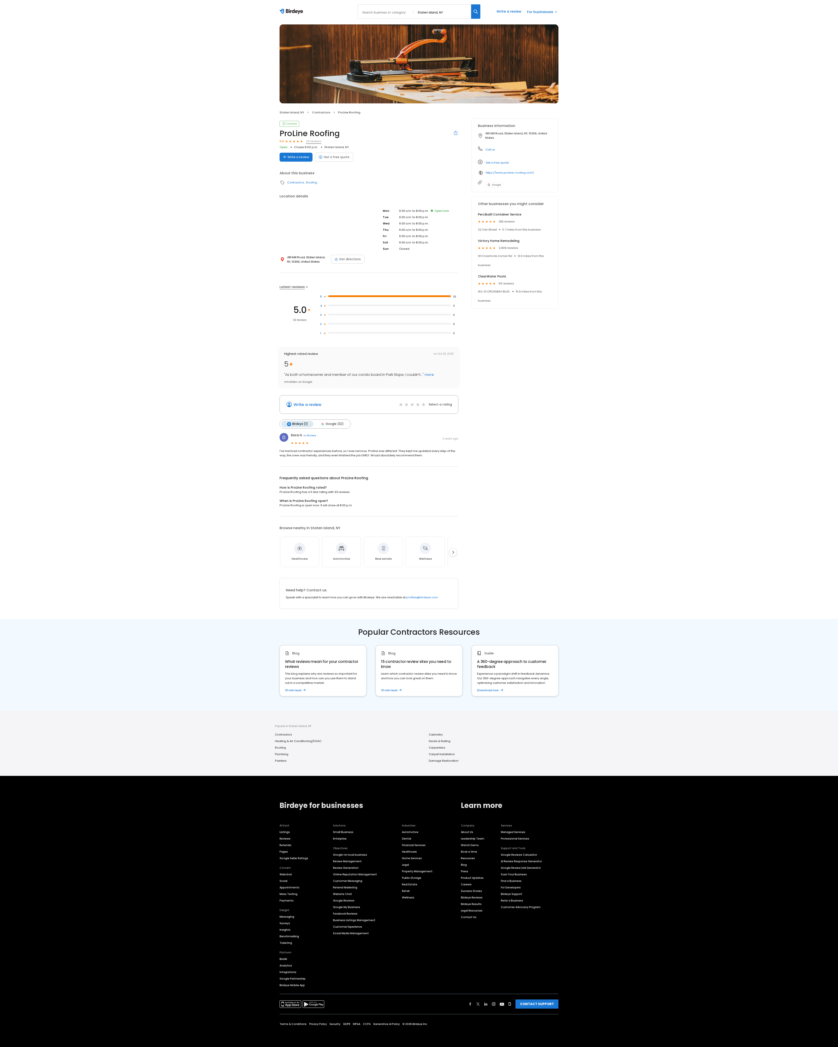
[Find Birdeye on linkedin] (486, 1004)
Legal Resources (472, 910)
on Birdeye (309, 435)
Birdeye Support (511, 894)
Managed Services (513, 832)
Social (283, 881)
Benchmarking (289, 936)
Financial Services (414, 845)
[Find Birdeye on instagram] (493, 1004)
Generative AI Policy (386, 1024)
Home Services (412, 858)
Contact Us (468, 917)
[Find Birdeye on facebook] (470, 1004)
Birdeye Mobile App (292, 985)
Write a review (508, 11)
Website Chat (342, 894)
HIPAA (356, 1024)
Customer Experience (347, 927)
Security (335, 1024)
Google (496, 184)
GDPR (346, 1024)
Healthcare (409, 852)
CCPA (367, 1024)
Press (464, 871)
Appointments (289, 887)
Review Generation (346, 868)
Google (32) (334, 424)
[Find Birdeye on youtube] (502, 1004)
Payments (287, 900)
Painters (281, 761)
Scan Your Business (514, 874)
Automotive (410, 832)
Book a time (469, 852)
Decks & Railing (439, 741)
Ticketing (286, 943)
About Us (467, 832)
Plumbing (281, 754)
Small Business (343, 832)
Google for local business (350, 855)
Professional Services (515, 838)
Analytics (286, 965)
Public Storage (411, 878)
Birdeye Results (471, 904)
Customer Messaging (347, 881)
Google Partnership (293, 978)
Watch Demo (470, 845)
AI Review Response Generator (521, 861)
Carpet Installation (442, 754)
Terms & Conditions (293, 1024)
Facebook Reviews (345, 913)
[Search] (475, 11)
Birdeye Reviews (472, 897)
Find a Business (511, 881)
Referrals (285, 845)
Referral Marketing (345, 887)
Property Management (417, 871)
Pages (284, 852)
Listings (285, 832)
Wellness (408, 897)
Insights (285, 930)
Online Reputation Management (355, 874)
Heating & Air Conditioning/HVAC (298, 741)
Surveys (285, 923)
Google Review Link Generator (521, 868)
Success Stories (471, 891)
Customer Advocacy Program (521, 907)
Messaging (287, 917)
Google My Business (346, 907)
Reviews (285, 838)
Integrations (288, 972)
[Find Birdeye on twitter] (478, 1004)
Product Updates (472, 878)
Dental (406, 838)
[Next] (453, 552)
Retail (406, 891)
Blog (464, 865)
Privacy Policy (318, 1024)
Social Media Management (351, 933)
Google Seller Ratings (294, 858)
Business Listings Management (354, 920)
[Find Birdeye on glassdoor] (509, 1004)
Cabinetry (436, 734)
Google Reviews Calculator (519, 855)
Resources (468, 858)
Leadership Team (472, 838)
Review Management (347, 861)
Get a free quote (336, 157)
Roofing (311, 182)
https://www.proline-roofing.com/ (510, 173)
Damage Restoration (443, 761)
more (429, 374)
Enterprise (340, 838)
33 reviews (313, 141)
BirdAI (283, 959)
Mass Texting (288, 894)
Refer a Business (512, 900)
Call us (490, 149)
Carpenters (437, 748)
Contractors (321, 112)
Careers (466, 884)
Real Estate (409, 884)
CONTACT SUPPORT (537, 1004)
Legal (405, 865)
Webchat (286, 874)
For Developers (511, 887)
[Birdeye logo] (292, 12)
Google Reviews (343, 900)
